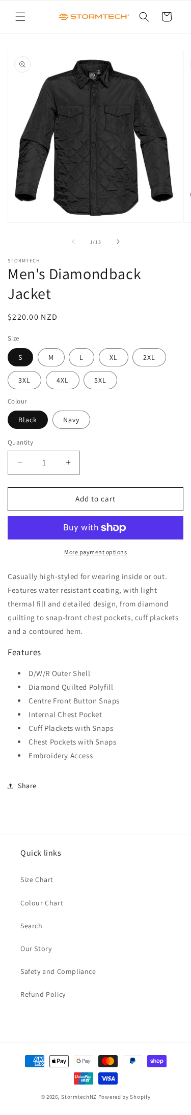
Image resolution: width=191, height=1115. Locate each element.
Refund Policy (43, 994)
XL (114, 357)
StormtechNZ (79, 1096)
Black (27, 419)
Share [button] (27, 785)
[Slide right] (118, 241)
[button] (20, 17)
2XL (149, 357)
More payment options (95, 552)
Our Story (35, 948)
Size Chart (36, 879)
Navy (71, 419)
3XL (24, 380)
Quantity (20, 442)
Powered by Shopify (124, 1096)
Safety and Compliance (58, 971)
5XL (100, 380)
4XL (63, 380)
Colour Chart (41, 902)
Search (31, 925)
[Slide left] (73, 241)
